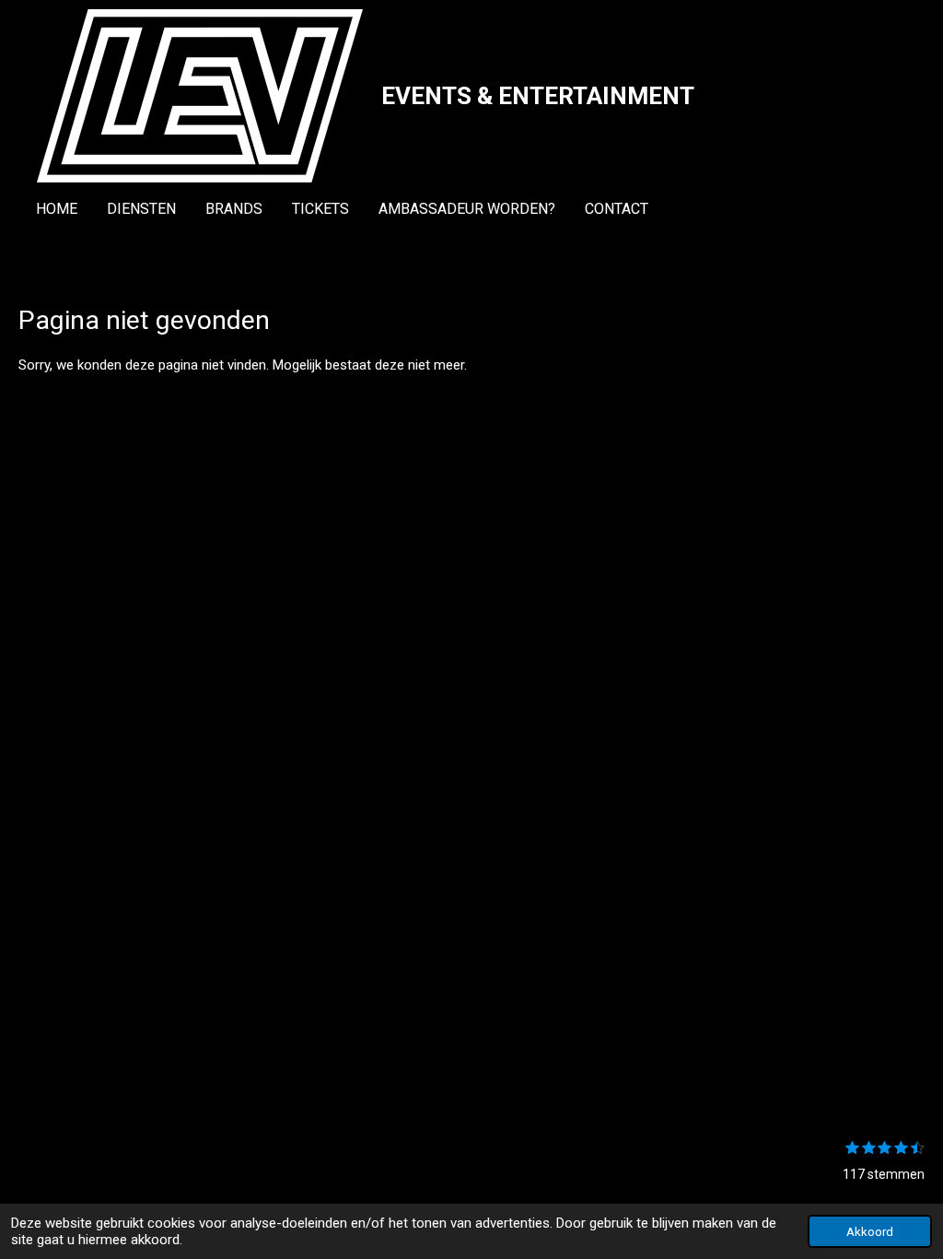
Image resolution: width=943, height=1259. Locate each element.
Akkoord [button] (869, 1231)
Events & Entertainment (537, 96)
